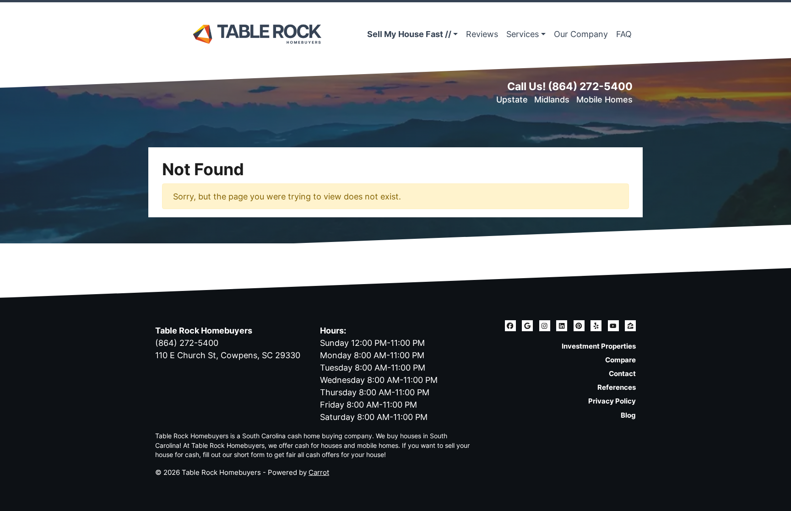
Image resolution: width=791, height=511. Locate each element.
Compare (620, 359)
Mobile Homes (604, 99)
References (616, 387)
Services (522, 34)
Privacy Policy (612, 401)
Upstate (512, 99)
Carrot (319, 472)
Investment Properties (599, 346)
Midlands (551, 99)
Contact (622, 373)
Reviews (482, 34)
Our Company (581, 34)
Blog (628, 415)
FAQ (624, 34)
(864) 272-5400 (590, 86)
